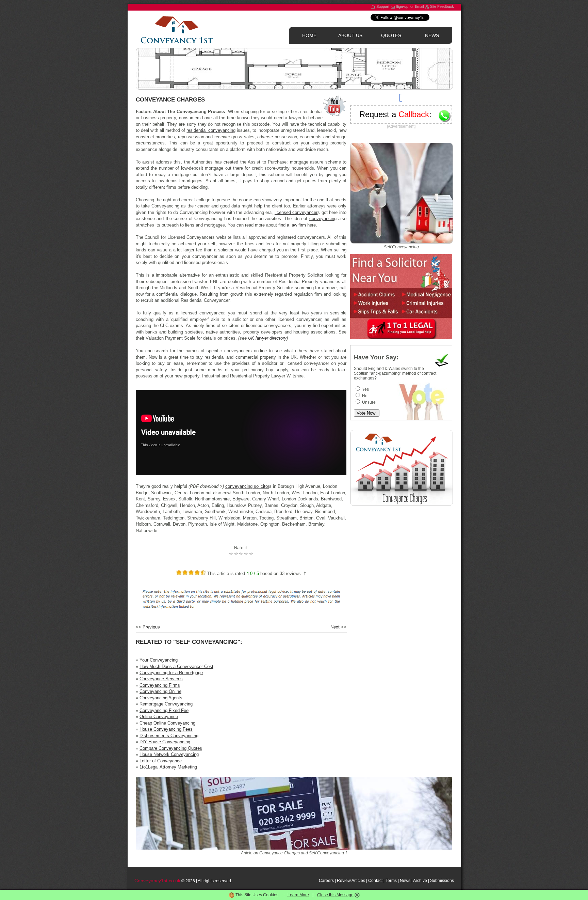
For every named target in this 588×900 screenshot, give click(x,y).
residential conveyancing (210, 130)
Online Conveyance (159, 716)
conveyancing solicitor (247, 486)
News (405, 880)
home (309, 35)
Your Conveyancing (159, 660)
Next (335, 627)
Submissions (442, 880)
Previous (151, 627)
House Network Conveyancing (169, 754)
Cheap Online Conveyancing (167, 723)
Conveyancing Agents (161, 697)
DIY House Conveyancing (165, 741)
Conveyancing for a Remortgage (171, 672)
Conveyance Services (161, 678)
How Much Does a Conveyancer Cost (176, 666)
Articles (358, 880)
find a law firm (292, 225)
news (432, 35)
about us (350, 35)
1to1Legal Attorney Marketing (168, 767)
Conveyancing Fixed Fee (164, 710)
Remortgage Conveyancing (166, 704)
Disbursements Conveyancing (169, 735)
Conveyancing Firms (160, 685)
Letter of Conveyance (161, 760)
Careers (326, 880)
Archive (420, 880)
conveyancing (323, 218)
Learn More (298, 895)
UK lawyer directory (267, 338)
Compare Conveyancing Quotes (171, 748)
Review (344, 880)
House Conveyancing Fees (166, 729)
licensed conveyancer (296, 212)
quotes (391, 35)
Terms (391, 880)
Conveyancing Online (160, 691)
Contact (375, 880)
